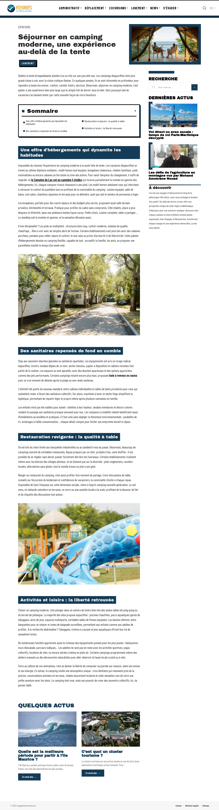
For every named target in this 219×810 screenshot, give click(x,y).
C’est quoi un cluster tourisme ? (102, 754)
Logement (28, 63)
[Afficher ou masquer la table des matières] (97, 111)
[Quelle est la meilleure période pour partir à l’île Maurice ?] (47, 728)
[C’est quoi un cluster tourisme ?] (111, 728)
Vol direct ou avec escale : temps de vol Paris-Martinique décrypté (173, 135)
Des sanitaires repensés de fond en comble (46, 130)
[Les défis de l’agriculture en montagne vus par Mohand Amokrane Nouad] (174, 156)
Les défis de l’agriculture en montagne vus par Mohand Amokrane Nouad (172, 175)
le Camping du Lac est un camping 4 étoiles (56, 180)
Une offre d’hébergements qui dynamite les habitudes (46, 122)
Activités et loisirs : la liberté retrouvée (103, 128)
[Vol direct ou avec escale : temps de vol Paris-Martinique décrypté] (174, 115)
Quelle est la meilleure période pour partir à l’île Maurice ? (43, 755)
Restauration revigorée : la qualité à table (104, 121)
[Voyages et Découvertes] (19, 8)
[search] (204, 8)
